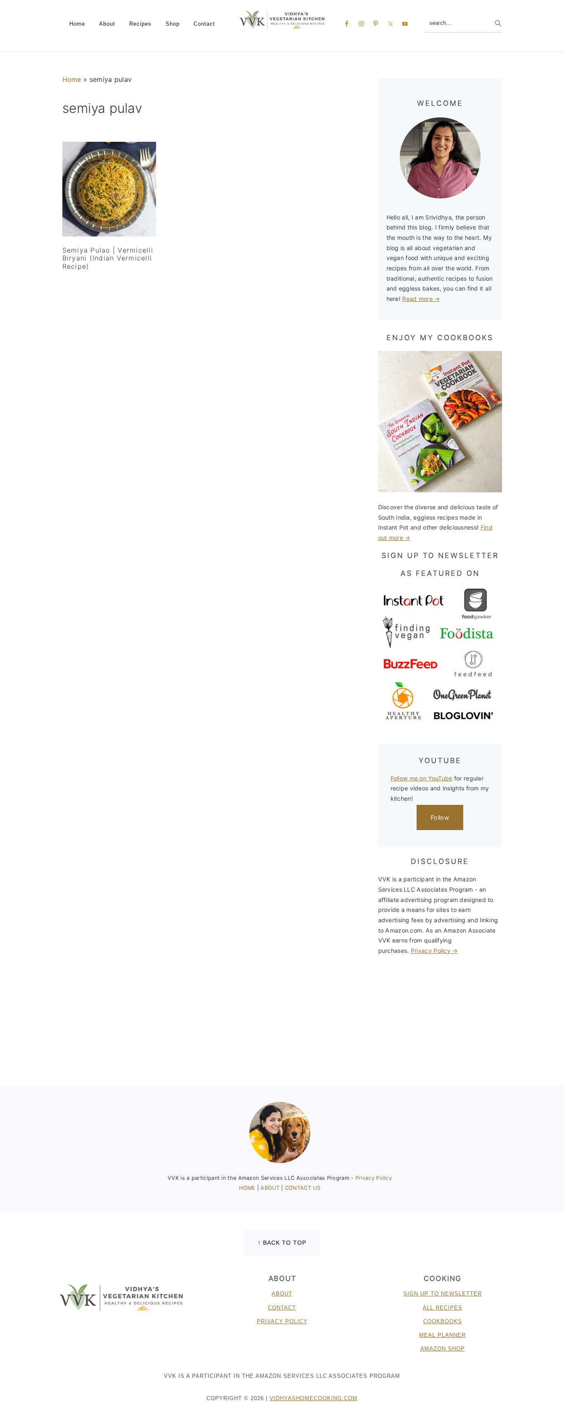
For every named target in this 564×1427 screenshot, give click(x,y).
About (282, 1294)
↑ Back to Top (282, 1242)
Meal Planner (442, 1335)
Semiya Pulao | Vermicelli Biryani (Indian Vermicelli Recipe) (107, 258)
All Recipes (442, 1308)
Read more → (421, 298)
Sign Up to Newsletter (442, 1294)
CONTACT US (302, 1188)
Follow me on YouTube (422, 778)
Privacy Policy (373, 1178)
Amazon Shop (442, 1349)
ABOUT (271, 1188)
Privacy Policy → (434, 950)
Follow (440, 817)
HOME (248, 1188)
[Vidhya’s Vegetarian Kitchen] (282, 19)
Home (71, 79)
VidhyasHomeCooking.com (314, 1398)
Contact (282, 1308)
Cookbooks (442, 1321)
